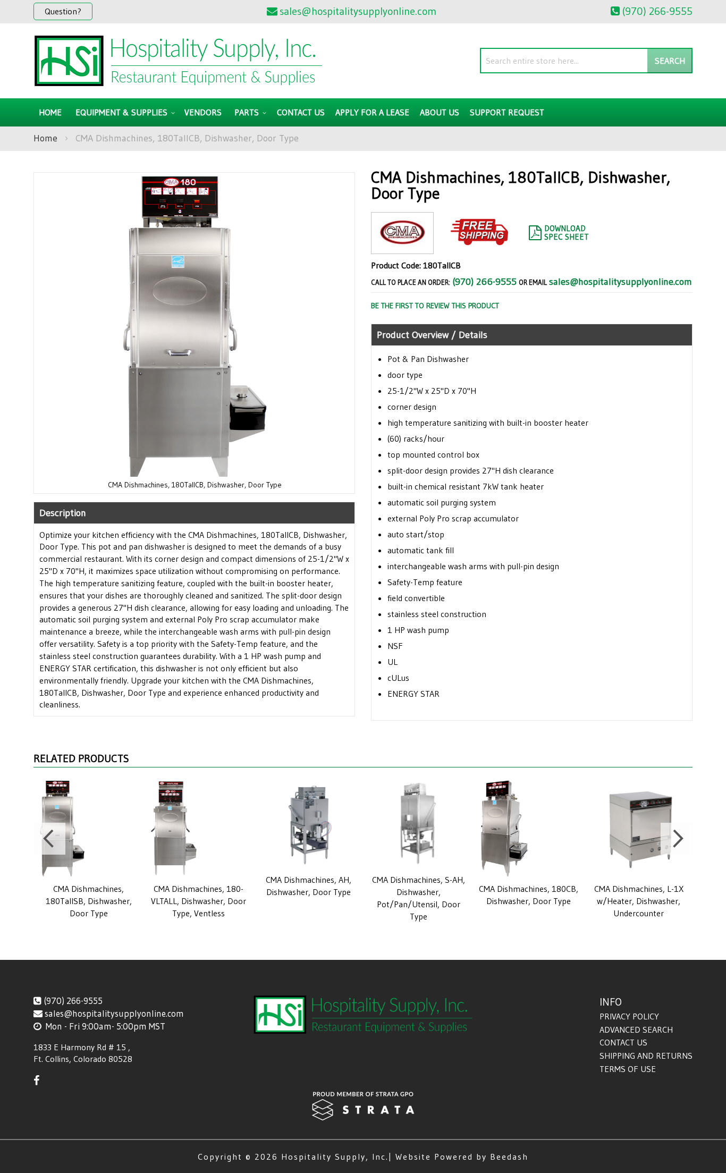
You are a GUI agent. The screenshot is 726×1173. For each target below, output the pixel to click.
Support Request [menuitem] (507, 112)
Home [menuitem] (50, 112)
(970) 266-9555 (484, 282)
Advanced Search (636, 1029)
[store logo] (178, 61)
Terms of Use (628, 1069)
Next (677, 839)
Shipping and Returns (646, 1055)
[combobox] (586, 60)
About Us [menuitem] (439, 112)
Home (45, 138)
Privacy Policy (629, 1016)
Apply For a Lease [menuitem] (372, 112)
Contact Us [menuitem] (301, 112)
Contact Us (623, 1042)
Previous (49, 839)
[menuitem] (123, 112)
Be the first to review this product (435, 305)
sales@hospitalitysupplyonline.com (620, 282)
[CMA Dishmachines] (402, 245)
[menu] (363, 112)
